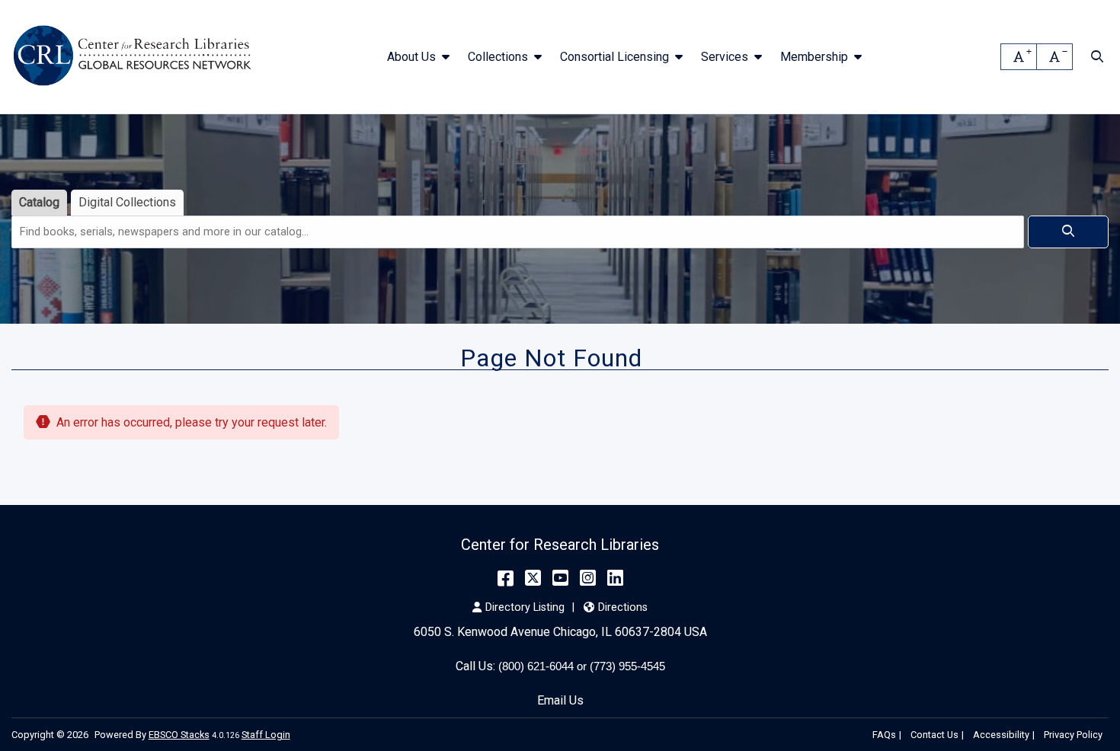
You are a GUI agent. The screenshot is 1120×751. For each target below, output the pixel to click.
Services (724, 57)
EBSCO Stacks (179, 734)
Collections (498, 57)
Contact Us (934, 734)
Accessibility (1001, 734)
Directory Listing (525, 607)
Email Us (560, 700)
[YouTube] (560, 578)
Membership (814, 57)
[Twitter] (533, 578)
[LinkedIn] (615, 578)
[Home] (135, 57)
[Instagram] (588, 578)
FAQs (884, 734)
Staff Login (266, 734)
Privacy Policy (1073, 734)
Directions (622, 607)
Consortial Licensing (614, 57)
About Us (411, 57)
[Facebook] (506, 578)
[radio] (39, 203)
